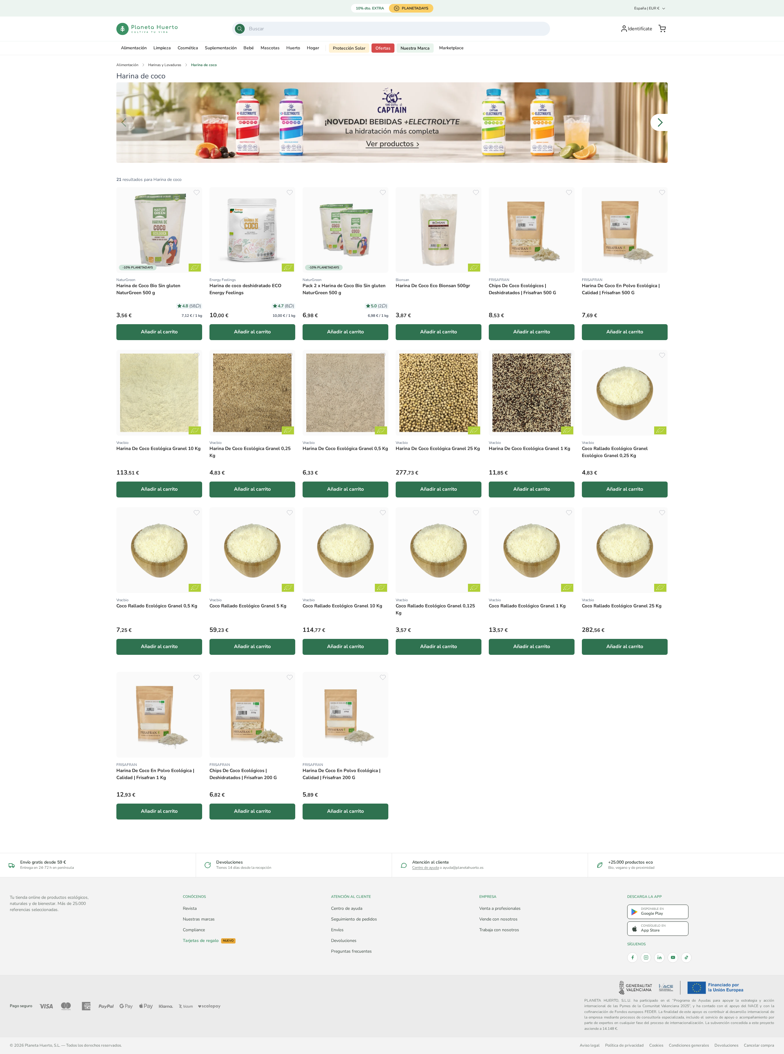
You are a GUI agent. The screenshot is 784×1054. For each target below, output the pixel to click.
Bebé (248, 48)
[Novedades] (392, 122)
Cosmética (188, 48)
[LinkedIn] (659, 957)
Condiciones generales (689, 1045)
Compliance (194, 930)
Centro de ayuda (425, 867)
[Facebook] (632, 957)
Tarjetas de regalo (208, 940)
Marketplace (451, 48)
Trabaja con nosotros (499, 930)
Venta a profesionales (500, 908)
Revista (190, 908)
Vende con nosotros (498, 919)
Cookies (656, 1045)
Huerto (293, 48)
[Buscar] (240, 29)
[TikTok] (686, 957)
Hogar (313, 48)
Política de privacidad (624, 1045)
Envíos (337, 930)
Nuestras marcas (199, 919)
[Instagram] (646, 957)
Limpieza (162, 48)
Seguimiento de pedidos (354, 919)
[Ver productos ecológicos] (195, 268)
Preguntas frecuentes (351, 951)
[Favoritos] (196, 192)
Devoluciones (343, 940)
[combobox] (391, 29)
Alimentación (134, 48)
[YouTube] (673, 957)
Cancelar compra (759, 1045)
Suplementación (221, 48)
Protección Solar (349, 48)
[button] (662, 29)
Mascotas (270, 48)
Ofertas (382, 48)
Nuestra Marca (415, 48)
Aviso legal (590, 1045)
